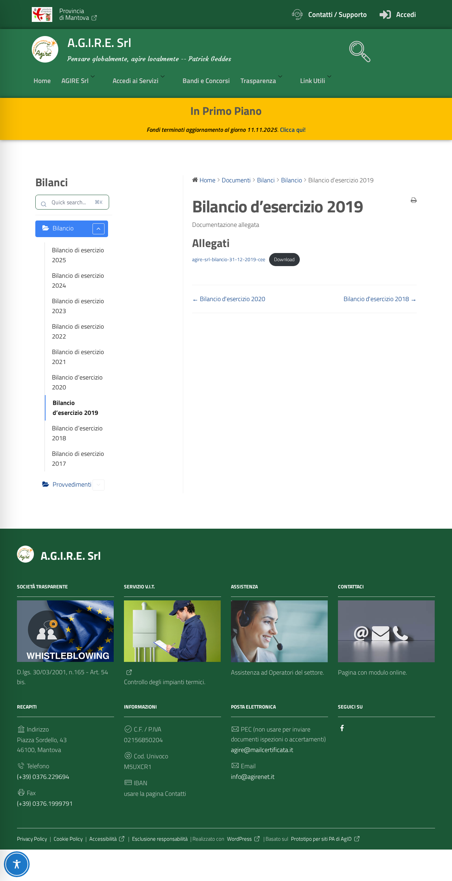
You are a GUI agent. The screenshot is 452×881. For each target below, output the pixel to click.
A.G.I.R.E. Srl (71, 555)
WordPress (239, 839)
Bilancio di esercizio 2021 (78, 356)
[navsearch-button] (356, 48)
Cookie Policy (68, 839)
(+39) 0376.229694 (43, 776)
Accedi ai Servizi (136, 80)
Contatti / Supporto (337, 14)
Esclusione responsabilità (160, 839)
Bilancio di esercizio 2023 (78, 306)
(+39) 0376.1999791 (45, 803)
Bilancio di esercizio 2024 (78, 280)
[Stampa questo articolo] (414, 201)
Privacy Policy (32, 839)
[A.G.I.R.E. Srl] (25, 553)
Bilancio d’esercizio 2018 (77, 433)
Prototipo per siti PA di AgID (321, 839)
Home (42, 80)
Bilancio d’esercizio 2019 (75, 407)
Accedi (406, 14)
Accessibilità (103, 839)
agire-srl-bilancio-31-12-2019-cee (228, 259)
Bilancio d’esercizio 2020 (77, 382)
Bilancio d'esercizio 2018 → (380, 299)
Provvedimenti (72, 484)
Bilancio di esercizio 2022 (78, 331)
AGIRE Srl (75, 80)
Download (284, 259)
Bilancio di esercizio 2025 (78, 255)
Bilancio (63, 228)
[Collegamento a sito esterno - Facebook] (342, 727)
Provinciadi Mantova (74, 14)
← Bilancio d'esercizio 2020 (228, 299)
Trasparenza (258, 80)
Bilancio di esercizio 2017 (78, 458)
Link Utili (312, 80)
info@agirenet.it (252, 776)
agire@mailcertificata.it (262, 749)
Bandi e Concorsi (206, 80)
